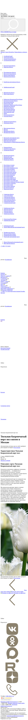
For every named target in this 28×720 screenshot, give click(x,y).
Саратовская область (9, 197)
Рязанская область (8, 189)
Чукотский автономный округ (12, 236)
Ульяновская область (9, 220)
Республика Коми (8, 176)
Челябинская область (9, 232)
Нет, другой (11, 16)
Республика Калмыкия (10, 173)
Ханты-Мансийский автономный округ (14, 227)
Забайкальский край (9, 87)
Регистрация (16, 447)
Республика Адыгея (9, 165)
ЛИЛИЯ (6, 32)
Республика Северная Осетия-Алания (14, 182)
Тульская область (8, 212)
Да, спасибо (4, 16)
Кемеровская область (9, 106)
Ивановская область (9, 92)
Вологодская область (9, 75)
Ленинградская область (10, 121)
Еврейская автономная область (12, 82)
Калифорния (8, 259)
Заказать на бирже (5, 460)
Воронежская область (9, 76)
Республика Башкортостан (11, 168)
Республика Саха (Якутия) (11, 180)
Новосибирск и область (20, 52)
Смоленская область (9, 201)
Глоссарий (3, 283)
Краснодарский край (9, 110)
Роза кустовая (12, 32)
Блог (2, 284)
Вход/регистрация (16, 291)
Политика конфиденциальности (9, 701)
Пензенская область (9, 155)
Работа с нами (4, 281)
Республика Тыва (8, 184)
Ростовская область (9, 187)
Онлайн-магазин (5, 349)
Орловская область (9, 150)
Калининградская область (11, 100)
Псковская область (9, 159)
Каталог (3, 274)
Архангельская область (10, 59)
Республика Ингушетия (10, 172)
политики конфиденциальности (15, 715)
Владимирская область (10, 72)
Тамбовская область (9, 208)
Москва (3, 52)
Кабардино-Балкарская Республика (13, 99)
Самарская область (9, 194)
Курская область (8, 116)
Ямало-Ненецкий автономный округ (13, 242)
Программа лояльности (7, 288)
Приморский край (8, 158)
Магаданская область (9, 128)
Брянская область (8, 67)
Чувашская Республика (10, 235)
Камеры (3, 273)
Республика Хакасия (9, 186)
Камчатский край (8, 103)
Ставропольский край (9, 202)
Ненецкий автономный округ (12, 138)
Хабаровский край (9, 225)
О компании (4, 278)
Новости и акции (5, 276)
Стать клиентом (5, 287)
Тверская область (8, 209)
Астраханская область (9, 60)
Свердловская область (9, 200)
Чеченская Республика (10, 234)
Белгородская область (9, 65)
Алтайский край (8, 56)
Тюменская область (9, 213)
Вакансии (3, 285)
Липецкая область (8, 123)
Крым (5, 113)
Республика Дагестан (9, 170)
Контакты (3, 277)
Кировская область (9, 107)
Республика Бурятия (9, 169)
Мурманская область (9, 132)
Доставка (3, 280)
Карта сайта (21, 703)
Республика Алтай (9, 166)
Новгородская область (10, 140)
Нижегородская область (10, 139)
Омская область (8, 147)
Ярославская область (9, 243)
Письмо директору (13, 703)
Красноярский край (9, 112)
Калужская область (9, 102)
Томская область (8, 211)
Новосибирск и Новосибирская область (14, 142)
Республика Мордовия (10, 179)
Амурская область (8, 57)
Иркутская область (9, 94)
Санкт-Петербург (9, 52)
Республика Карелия (9, 175)
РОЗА (2, 32)
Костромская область (9, 109)
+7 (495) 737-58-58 (5, 246)
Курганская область (9, 115)
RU (1, 321)
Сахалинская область (9, 198)
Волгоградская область (10, 73)
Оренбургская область (9, 148)
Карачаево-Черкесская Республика (13, 105)
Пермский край (8, 157)
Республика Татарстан (10, 183)
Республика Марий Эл (10, 177)
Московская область (9, 131)
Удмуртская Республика (10, 219)
